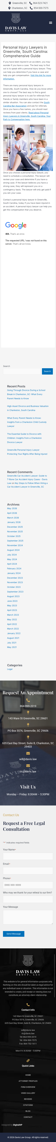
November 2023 (15, 582)
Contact (28, 1117)
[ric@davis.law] (28, 765)
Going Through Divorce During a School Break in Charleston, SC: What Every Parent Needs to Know (26, 394)
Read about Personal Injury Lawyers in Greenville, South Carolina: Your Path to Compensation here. (27, 116)
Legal (9, 669)
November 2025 (15, 531)
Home (28, 1075)
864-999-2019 (28, 706)
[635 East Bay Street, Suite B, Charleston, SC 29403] (28, 737)
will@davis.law (28, 759)
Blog (28, 1111)
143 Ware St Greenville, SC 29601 (28, 718)
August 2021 (13, 638)
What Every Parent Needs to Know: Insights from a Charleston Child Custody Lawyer (27, 422)
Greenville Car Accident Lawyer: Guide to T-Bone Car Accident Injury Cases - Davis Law (27, 479)
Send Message (14, 934)
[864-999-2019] (28, 700)
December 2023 (15, 578)
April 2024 (12, 564)
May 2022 (12, 619)
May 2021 (12, 647)
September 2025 (15, 540)
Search (6, 366)
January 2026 (14, 522)
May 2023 (12, 605)
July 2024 (12, 554)
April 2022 (12, 624)
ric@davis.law (28, 771)
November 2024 (15, 545)
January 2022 (13, 633)
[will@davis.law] (28, 753)
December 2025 (15, 527)
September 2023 (15, 591)
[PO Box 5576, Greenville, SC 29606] (28, 725)
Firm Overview (28, 1087)
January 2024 (14, 573)
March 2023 (13, 615)
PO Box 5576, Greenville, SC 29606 (28, 730)
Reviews (28, 1099)
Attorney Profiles (28, 1081)
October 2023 (14, 587)
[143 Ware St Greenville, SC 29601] (28, 712)
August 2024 (13, 550)
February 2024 (14, 568)
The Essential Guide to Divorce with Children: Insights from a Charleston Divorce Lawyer (24, 438)
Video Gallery (28, 1093)
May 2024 (12, 559)
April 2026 (12, 513)
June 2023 (12, 601)
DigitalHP (17, 1125)
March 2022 (13, 628)
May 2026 (12, 508)
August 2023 (13, 596)
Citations (28, 1105)
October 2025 (13, 536)
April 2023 (12, 610)
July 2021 (11, 642)
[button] (50, 22)
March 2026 (13, 517)
